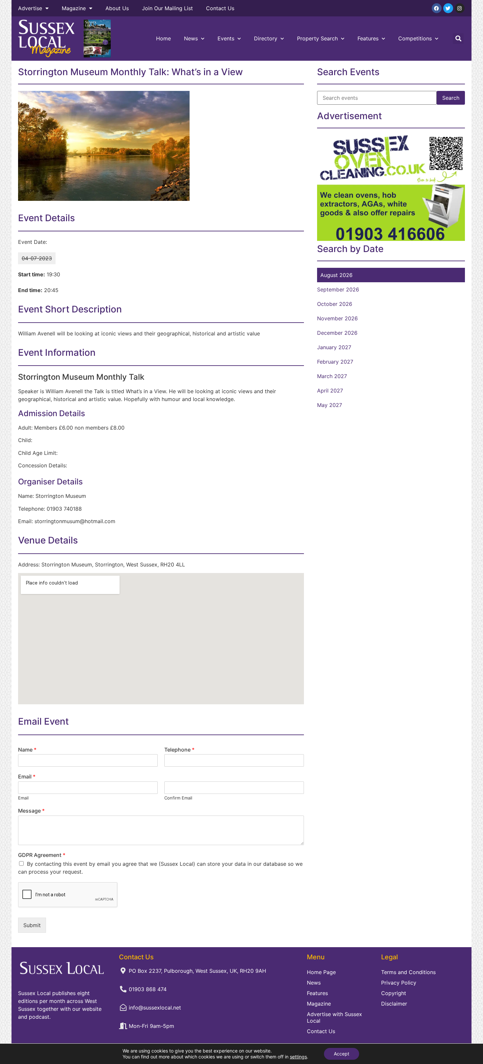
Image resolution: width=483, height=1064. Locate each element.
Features (368, 38)
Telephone (179, 749)
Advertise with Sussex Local (334, 1017)
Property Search (317, 38)
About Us (117, 8)
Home (163, 38)
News (191, 38)
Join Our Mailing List (167, 8)
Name (27, 749)
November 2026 (337, 318)
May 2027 (329, 405)
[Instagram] (460, 8)
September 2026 (338, 289)
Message (31, 810)
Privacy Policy (398, 982)
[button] (458, 38)
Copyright (393, 993)
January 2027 (334, 347)
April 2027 (330, 390)
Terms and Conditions (408, 972)
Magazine (74, 8)
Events (226, 38)
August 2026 (336, 275)
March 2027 (332, 376)
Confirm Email (178, 797)
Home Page (321, 972)
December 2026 (337, 333)
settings (298, 1056)
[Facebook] (437, 8)
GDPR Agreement (41, 855)
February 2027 (335, 361)
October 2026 (334, 304)
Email (26, 776)
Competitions (415, 38)
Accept (341, 1053)
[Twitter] (448, 8)
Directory (265, 38)
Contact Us (220, 8)
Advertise (30, 8)
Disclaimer (394, 1003)
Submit (32, 925)
